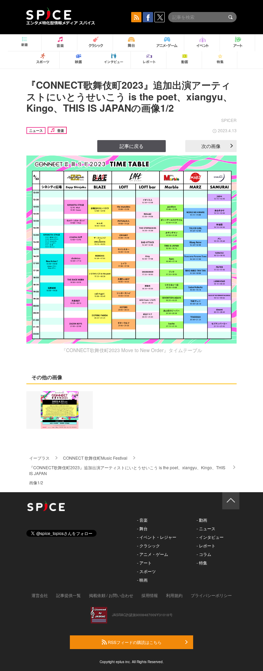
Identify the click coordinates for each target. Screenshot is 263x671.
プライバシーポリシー (211, 595)
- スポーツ (146, 571)
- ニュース (206, 528)
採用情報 (149, 595)
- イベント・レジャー (156, 537)
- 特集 (202, 563)
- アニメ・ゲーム (152, 554)
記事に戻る (131, 145)
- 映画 (142, 580)
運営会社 (40, 595)
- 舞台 (142, 528)
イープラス (39, 458)
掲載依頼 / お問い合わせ (111, 595)
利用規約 (174, 595)
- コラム (204, 554)
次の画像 (211, 145)
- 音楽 (142, 520)
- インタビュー (210, 537)
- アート (144, 563)
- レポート (206, 545)
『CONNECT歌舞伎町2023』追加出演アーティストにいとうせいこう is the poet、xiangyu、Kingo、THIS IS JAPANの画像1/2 (129, 96)
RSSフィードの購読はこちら (134, 642)
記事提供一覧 (68, 595)
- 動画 (202, 520)
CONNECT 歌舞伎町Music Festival (95, 458)
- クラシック (148, 545)
